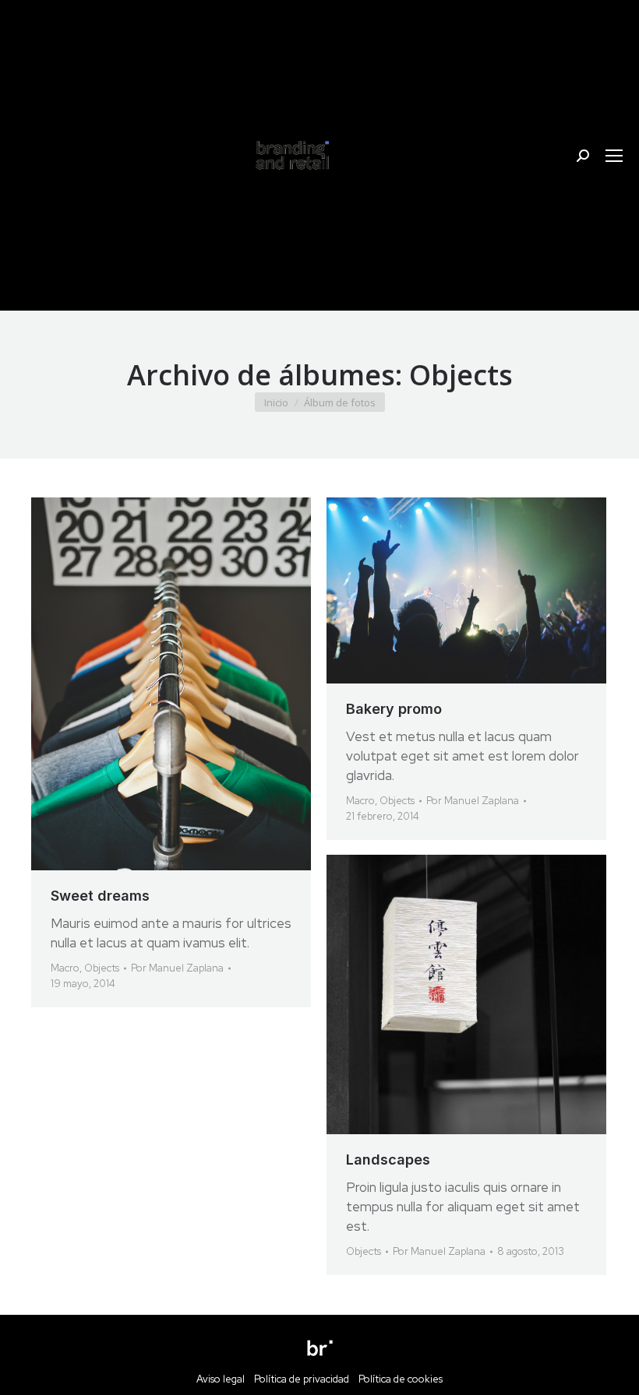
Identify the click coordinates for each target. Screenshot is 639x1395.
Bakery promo (394, 709)
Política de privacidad (301, 1379)
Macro (65, 968)
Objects (101, 968)
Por (177, 968)
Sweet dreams (100, 895)
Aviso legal (225, 1379)
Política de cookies (400, 1379)
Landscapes (388, 1159)
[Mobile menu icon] (614, 155)
